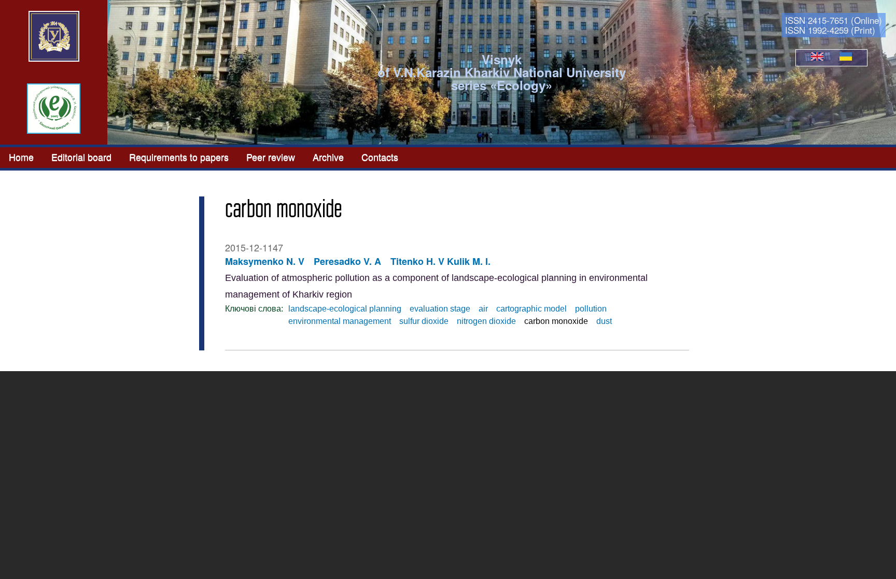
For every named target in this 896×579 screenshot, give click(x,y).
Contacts (379, 156)
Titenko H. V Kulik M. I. (440, 261)
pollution (591, 308)
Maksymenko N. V (264, 261)
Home (21, 156)
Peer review (270, 156)
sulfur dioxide (424, 321)
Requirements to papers (179, 156)
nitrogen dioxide (486, 321)
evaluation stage (440, 308)
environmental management (339, 321)
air (483, 308)
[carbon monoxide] (817, 57)
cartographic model (531, 308)
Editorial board (81, 156)
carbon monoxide (556, 321)
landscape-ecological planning (344, 308)
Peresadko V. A (347, 261)
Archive (328, 156)
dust (604, 321)
